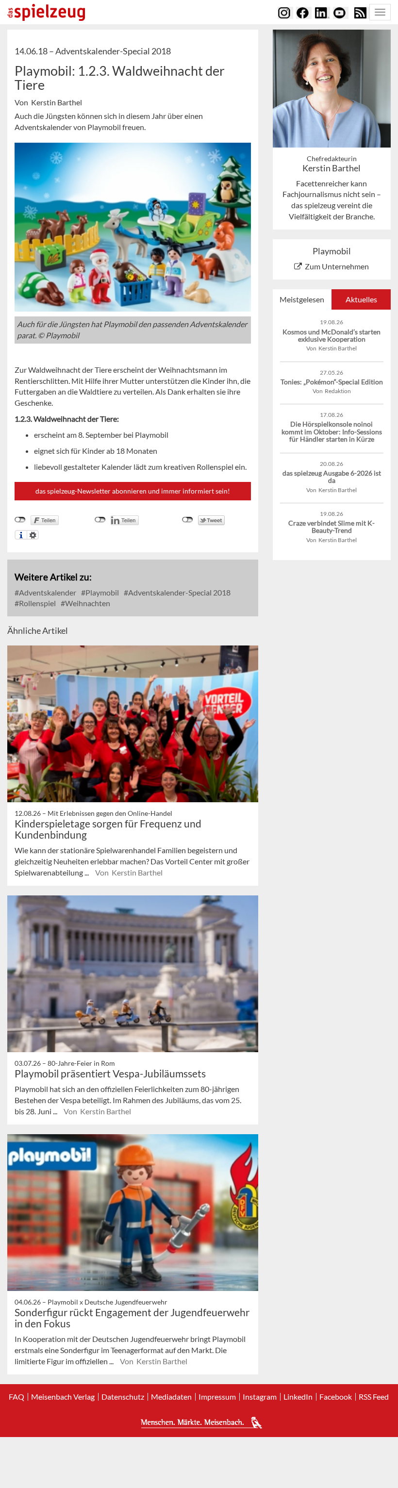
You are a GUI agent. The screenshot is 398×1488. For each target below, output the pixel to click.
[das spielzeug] (46, 12)
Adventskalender (46, 592)
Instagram (260, 1397)
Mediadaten (171, 1397)
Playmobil (101, 592)
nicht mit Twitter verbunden (187, 520)
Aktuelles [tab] (361, 299)
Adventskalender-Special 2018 (179, 592)
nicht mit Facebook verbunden (20, 520)
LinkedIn (298, 1397)
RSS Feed (374, 1397)
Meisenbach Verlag (63, 1397)
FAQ (16, 1397)
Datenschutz (122, 1397)
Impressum (217, 1397)
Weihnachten (87, 603)
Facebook (335, 1397)
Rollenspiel (36, 603)
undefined (100, 520)
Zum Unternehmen (337, 266)
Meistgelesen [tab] (302, 299)
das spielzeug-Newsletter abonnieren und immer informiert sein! (132, 491)
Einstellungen (33, 535)
